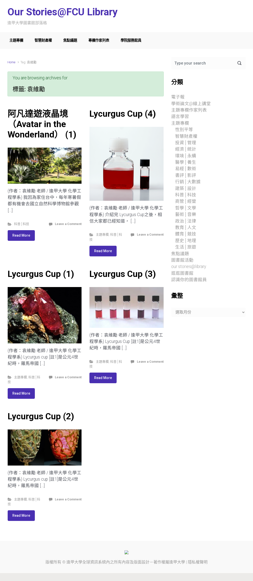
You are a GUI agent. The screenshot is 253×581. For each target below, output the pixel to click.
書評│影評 (185, 175)
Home (11, 62)
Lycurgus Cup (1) (41, 274)
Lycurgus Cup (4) (122, 114)
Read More (21, 235)
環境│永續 (185, 155)
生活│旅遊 (185, 247)
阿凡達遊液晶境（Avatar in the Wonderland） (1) (42, 124)
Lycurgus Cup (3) (122, 274)
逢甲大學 (74, 562)
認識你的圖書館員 (189, 279)
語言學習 (180, 116)
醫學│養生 (185, 162)
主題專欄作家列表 (189, 110)
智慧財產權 (43, 40)
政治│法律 (185, 221)
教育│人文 (185, 227)
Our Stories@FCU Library (62, 12)
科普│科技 (21, 224)
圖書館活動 (182, 260)
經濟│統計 (185, 149)
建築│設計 (185, 188)
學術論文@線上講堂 (191, 103)
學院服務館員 (131, 40)
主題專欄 (16, 40)
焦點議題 (70, 40)
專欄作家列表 (98, 40)
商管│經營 (185, 201)
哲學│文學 (185, 207)
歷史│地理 (185, 240)
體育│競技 (185, 233)
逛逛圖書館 (182, 273)
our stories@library (188, 266)
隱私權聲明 (198, 562)
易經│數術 (185, 168)
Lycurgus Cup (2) (41, 416)
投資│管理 (185, 142)
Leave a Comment (68, 224)
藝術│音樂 (185, 214)
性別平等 (184, 129)
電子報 (178, 96)
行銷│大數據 (188, 181)
